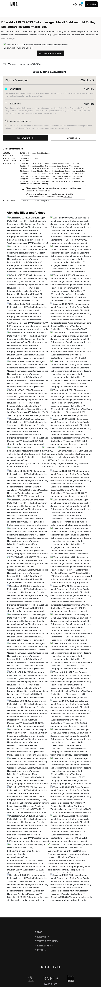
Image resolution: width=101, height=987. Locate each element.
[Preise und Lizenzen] (75, 4)
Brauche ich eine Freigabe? (35, 201)
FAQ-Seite (68, 197)
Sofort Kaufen (73, 137)
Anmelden (91, 4)
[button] (28, 241)
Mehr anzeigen (8, 38)
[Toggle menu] (5, 4)
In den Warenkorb (25, 137)
